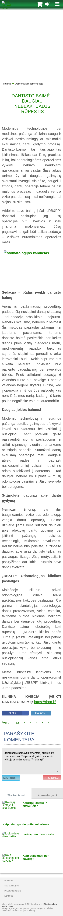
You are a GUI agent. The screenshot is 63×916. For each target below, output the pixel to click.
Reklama (8, 880)
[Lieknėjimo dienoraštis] (12, 841)
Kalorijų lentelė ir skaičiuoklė (35, 804)
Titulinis (7, 83)
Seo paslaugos (11, 886)
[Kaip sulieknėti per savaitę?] (12, 862)
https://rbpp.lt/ (45, 702)
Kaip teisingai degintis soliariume (25, 824)
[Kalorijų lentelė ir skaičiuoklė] (12, 809)
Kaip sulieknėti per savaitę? (36, 857)
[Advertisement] (31, 45)
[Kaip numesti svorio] (10, 8)
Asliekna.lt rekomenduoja (29, 83)
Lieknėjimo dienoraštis (38, 834)
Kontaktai (8, 896)
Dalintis (11, 713)
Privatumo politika (12, 891)
